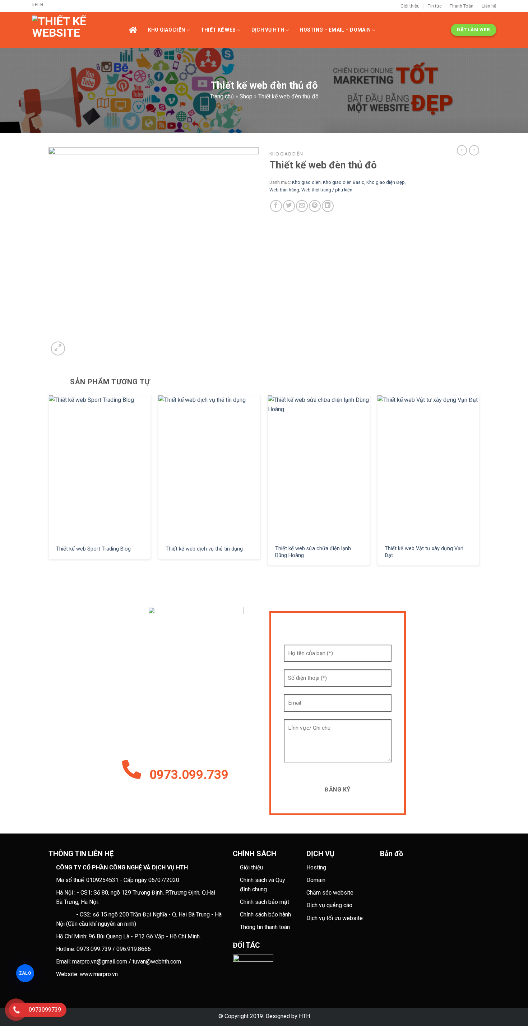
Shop (246, 96)
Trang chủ (222, 96)
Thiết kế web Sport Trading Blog (93, 549)
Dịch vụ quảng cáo (329, 905)
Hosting (316, 867)
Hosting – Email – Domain (335, 30)
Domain (315, 880)
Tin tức (435, 6)
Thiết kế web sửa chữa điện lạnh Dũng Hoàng (313, 552)
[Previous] (48, 483)
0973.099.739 (188, 774)
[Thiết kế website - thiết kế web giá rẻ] (80, 30)
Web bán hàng (284, 189)
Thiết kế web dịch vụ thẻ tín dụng (204, 549)
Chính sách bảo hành (265, 914)
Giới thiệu (410, 6)
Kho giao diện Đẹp (385, 182)
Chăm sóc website (329, 892)
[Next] (479, 483)
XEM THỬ (100, 467)
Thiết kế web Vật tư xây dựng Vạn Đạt (424, 552)
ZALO (25, 973)
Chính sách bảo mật (264, 902)
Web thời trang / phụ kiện (326, 189)
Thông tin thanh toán (265, 927)
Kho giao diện (166, 30)
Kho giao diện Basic (343, 182)
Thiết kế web (218, 30)
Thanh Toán (461, 6)
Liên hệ (489, 6)
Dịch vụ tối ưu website (334, 918)
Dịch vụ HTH (267, 30)
